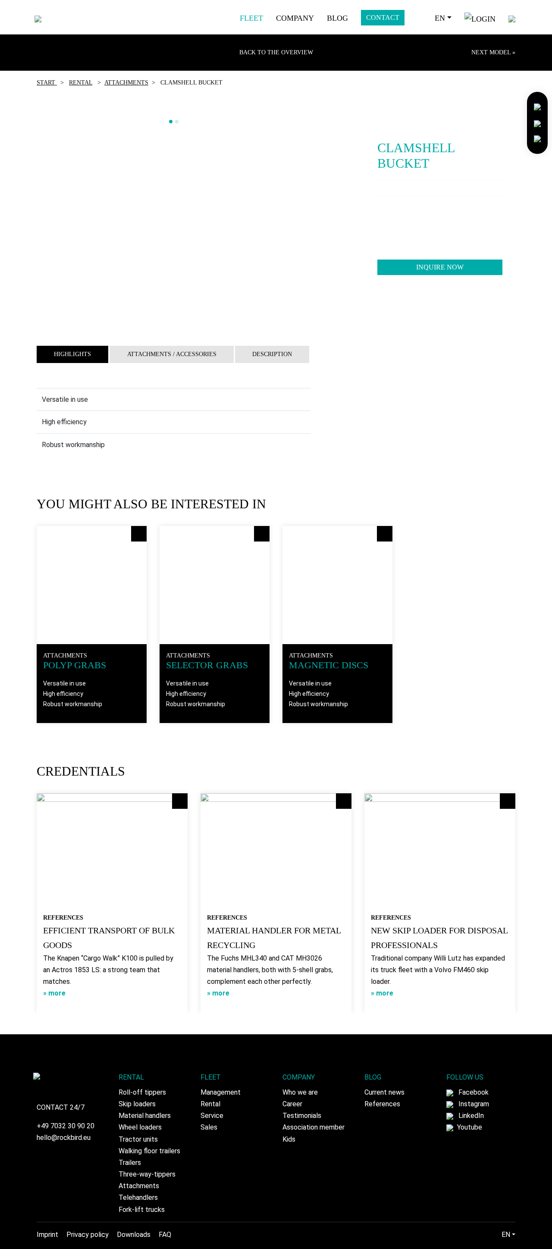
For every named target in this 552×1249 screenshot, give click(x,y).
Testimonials (301, 1115)
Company (295, 18)
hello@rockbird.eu (64, 1137)
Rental (80, 82)
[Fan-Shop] (537, 138)
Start (47, 82)
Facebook (473, 1092)
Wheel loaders (140, 1127)
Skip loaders (137, 1104)
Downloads (134, 1234)
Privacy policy (87, 1234)
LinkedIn (470, 1115)
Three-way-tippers (147, 1174)
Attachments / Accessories (171, 354)
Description (272, 354)
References (382, 1104)
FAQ (165, 1234)
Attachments (126, 82)
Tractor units (138, 1139)
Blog (337, 18)
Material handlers (145, 1115)
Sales (209, 1127)
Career (292, 1104)
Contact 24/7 (61, 1107)
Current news (384, 1092)
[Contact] (537, 106)
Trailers (130, 1162)
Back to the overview (276, 52)
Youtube (468, 1127)
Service (212, 1115)
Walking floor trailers (149, 1151)
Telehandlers (138, 1197)
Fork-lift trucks (142, 1209)
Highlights (72, 354)
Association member (313, 1127)
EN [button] (440, 18)
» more (54, 993)
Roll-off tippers (142, 1092)
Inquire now (440, 267)
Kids (288, 1139)
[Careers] (537, 122)
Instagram (473, 1104)
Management (221, 1092)
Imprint (47, 1234)
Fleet (251, 18)
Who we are (300, 1092)
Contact (382, 17)
